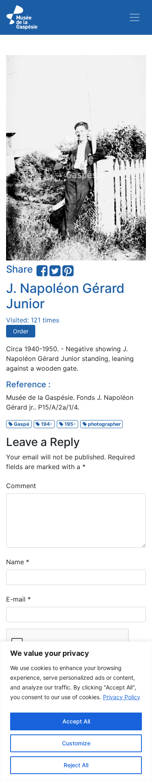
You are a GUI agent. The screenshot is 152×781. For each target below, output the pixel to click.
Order (20, 331)
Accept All (76, 721)
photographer (104, 424)
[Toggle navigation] (135, 17)
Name (17, 562)
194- (46, 424)
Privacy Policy (121, 697)
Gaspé (21, 424)
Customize (76, 743)
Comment (21, 486)
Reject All (76, 765)
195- (69, 424)
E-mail (18, 599)
